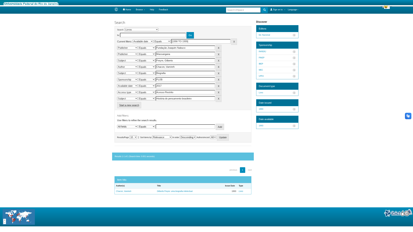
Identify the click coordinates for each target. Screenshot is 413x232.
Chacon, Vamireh (123, 191)
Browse (139, 9)
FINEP (261, 58)
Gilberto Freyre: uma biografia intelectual (175, 191)
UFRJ (261, 76)
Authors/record (203, 137)
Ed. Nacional (264, 35)
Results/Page (123, 137)
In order (175, 137)
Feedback (163, 9)
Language (292, 9)
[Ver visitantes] (19, 216)
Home (128, 9)
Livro (241, 191)
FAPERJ (262, 51)
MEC (261, 70)
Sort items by (145, 137)
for (118, 35)
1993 (261, 109)
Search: (120, 30)
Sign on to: (278, 9)
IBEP (261, 64)
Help (152, 9)
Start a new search (129, 105)
